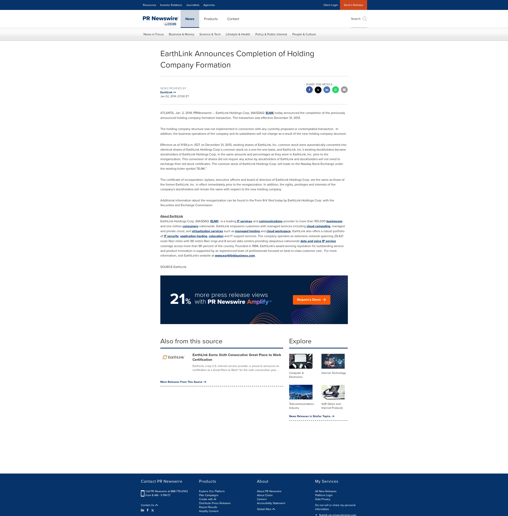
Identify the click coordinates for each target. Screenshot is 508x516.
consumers (190, 226)
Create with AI (207, 499)
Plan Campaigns (208, 495)
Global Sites (264, 509)
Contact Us (148, 505)
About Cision (265, 495)
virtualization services (207, 231)
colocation (216, 236)
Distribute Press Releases (215, 503)
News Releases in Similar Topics (310, 416)
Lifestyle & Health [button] (238, 34)
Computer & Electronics (296, 375)
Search (356, 18)
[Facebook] (147, 510)
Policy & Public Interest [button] (271, 34)
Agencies (209, 5)
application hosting (193, 236)
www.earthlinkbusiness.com (235, 255)
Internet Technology (333, 373)
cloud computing (318, 226)
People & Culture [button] (304, 34)
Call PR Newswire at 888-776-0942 (166, 491)
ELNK (269, 113)
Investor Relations (171, 5)
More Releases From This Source (181, 382)
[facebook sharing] (309, 90)
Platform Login (324, 495)
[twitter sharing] (318, 90)
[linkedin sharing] (326, 90)
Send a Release (353, 5)
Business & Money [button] (181, 34)
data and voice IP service (318, 241)
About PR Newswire (269, 491)
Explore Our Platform (212, 491)
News (189, 18)
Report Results (208, 507)
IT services (244, 221)
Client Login (330, 5)
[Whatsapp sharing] (335, 90)
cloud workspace (279, 231)
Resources (149, 5)
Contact (233, 18)
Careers (262, 499)
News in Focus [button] (153, 34)
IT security (171, 236)
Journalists (192, 5)
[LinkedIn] (143, 510)
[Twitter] (152, 510)
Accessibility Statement (271, 503)
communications (271, 221)
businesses (334, 221)
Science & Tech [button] (210, 34)
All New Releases (326, 491)
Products (211, 18)
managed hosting (247, 231)
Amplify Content (208, 511)
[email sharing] (344, 90)
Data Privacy (322, 499)
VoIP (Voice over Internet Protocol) (332, 406)
